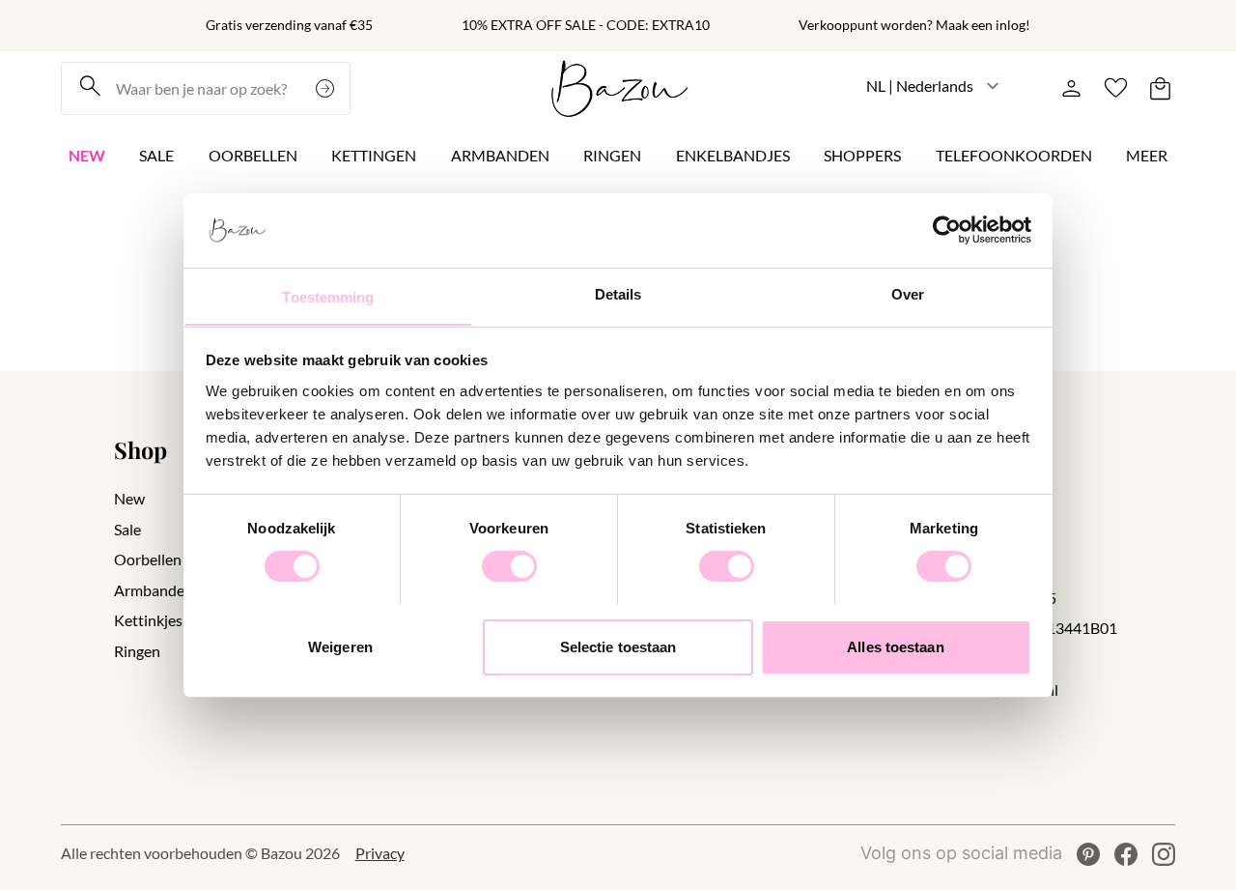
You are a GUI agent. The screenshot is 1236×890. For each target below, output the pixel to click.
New (87, 155)
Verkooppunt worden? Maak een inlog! (914, 25)
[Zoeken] (327, 88)
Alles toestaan (895, 646)
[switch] (509, 566)
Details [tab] (618, 293)
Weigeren (340, 646)
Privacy (380, 853)
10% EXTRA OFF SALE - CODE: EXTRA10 (586, 25)
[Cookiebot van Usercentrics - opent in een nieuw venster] (946, 229)
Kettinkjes (148, 620)
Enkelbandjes (733, 155)
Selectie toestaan (618, 646)
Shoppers (862, 155)
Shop (140, 450)
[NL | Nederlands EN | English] (933, 85)
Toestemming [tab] (328, 296)
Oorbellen (253, 155)
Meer (1146, 155)
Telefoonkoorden (1014, 155)
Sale (156, 155)
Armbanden (500, 155)
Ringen (612, 155)
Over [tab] (907, 293)
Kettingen (373, 155)
